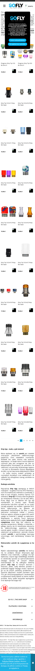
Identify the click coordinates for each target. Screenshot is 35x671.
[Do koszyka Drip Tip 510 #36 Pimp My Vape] (14, 390)
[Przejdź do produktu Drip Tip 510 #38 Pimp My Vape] (25, 409)
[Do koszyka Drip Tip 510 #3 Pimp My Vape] (31, 350)
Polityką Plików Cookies (11, 661)
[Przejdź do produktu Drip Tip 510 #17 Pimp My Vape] (8, 250)
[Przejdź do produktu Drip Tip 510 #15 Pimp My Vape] (25, 170)
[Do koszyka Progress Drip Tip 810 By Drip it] (31, 71)
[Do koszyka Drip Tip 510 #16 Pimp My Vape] (31, 230)
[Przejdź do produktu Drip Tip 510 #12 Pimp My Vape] (25, 130)
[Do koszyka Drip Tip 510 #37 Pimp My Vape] (14, 430)
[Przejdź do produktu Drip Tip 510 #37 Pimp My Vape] (8, 409)
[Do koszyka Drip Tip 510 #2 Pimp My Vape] (31, 310)
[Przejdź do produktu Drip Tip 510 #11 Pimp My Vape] (8, 130)
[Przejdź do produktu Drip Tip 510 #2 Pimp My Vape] (25, 290)
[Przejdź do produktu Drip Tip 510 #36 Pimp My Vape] (8, 369)
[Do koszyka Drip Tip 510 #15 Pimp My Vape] (31, 191)
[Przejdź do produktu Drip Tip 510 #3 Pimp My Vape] (25, 329)
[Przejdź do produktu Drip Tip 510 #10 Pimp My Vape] (25, 90)
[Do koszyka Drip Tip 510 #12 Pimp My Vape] (31, 151)
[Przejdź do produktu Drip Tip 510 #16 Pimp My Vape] (25, 210)
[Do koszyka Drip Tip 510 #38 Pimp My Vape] (31, 430)
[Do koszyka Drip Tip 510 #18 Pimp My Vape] (14, 310)
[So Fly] (16, 6)
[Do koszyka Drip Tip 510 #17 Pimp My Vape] (14, 270)
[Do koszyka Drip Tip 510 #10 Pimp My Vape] (31, 111)
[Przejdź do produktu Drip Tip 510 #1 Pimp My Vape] (8, 90)
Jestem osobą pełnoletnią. (17, 40)
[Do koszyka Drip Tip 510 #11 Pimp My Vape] (14, 151)
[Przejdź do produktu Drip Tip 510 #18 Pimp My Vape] (8, 290)
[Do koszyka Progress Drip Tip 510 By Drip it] (14, 71)
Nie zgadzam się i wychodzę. (17, 44)
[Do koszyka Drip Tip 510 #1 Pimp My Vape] (14, 111)
